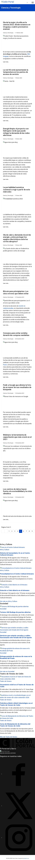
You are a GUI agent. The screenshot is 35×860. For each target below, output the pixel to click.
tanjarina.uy (26, 858)
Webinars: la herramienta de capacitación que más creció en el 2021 (17, 437)
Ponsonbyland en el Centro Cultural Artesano (17, 574)
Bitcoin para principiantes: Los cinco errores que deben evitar (16, 292)
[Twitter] (27, 2)
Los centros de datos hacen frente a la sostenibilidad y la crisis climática (17, 491)
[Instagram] (29, 2)
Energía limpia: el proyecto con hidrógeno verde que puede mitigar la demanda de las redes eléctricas (16, 132)
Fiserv (5, 365)
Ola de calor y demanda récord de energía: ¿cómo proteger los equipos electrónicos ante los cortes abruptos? (17, 238)
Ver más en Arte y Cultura (8, 601)
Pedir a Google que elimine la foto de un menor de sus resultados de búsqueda (17, 387)
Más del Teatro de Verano (8, 737)
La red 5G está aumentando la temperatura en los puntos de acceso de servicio (15, 72)
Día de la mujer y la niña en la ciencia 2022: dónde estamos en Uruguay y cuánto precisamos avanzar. (16, 25)
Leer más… (6, 62)
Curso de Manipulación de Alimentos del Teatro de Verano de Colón (15, 725)
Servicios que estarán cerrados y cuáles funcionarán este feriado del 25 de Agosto (16, 636)
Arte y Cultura (4, 549)
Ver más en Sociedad (7, 671)
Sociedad (3, 609)
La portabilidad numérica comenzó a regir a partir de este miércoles (16, 189)
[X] (19, 805)
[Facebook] (25, 2)
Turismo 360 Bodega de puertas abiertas (15, 612)
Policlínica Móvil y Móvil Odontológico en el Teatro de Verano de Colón (16, 704)
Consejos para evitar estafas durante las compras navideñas (16, 334)
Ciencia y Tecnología (8, 32)
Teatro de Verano (5, 681)
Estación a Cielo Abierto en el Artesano (14, 590)
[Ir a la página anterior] (6, 531)
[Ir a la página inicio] (3, 531)
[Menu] (33, 2)
